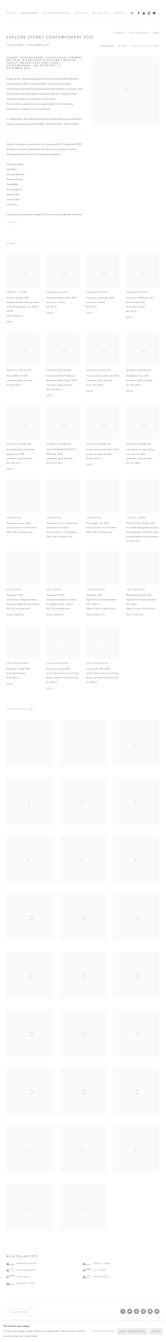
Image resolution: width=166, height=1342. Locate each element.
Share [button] (12, 222)
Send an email (157, 1311)
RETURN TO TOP (19, 1312)
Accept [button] (156, 1331)
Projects (81, 13)
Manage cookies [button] (103, 1331)
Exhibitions (29, 13)
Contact (120, 13)
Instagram (149, 13)
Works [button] (122, 46)
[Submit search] (132, 13)
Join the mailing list (154, 13)
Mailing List (101, 13)
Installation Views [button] (145, 46)
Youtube (143, 13)
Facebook (138, 13)
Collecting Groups (56, 13)
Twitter (129, 1311)
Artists (11, 13)
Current (119, 33)
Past (156, 33)
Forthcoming (139, 33)
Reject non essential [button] (132, 1331)
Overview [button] (107, 46)
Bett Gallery (21, 8)
